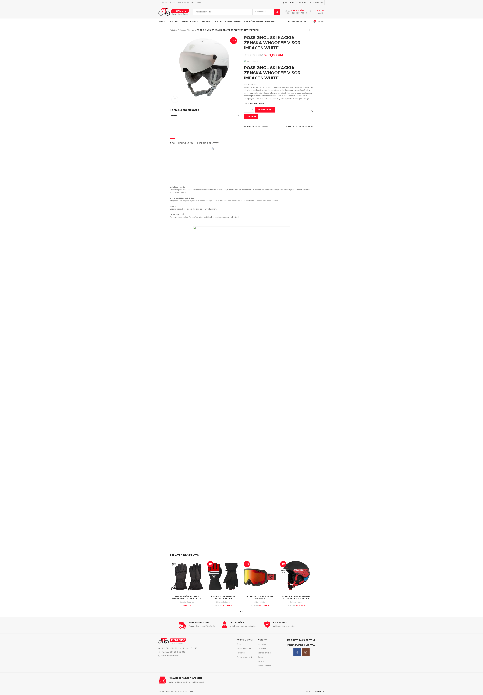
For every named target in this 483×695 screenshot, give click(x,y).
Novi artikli (241, 653)
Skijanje (182, 30)
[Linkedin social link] (302, 126)
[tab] (172, 142)
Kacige (191, 30)
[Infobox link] (296, 12)
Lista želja (262, 648)
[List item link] (196, 652)
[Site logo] (173, 12)
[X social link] (296, 126)
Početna (173, 30)
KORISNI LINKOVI (245, 640)
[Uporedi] (312, 111)
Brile (263, 602)
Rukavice (190, 602)
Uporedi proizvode (266, 653)
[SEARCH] (277, 12)
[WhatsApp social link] (305, 126)
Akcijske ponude (244, 648)
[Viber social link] (312, 126)
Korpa (260, 657)
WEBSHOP (262, 640)
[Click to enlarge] (175, 99)
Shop (239, 644)
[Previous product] (307, 30)
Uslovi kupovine (264, 666)
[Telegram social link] (309, 126)
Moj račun (262, 644)
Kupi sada (251, 116)
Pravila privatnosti (244, 657)
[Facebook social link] (283, 2)
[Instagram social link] (286, 2)
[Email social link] (299, 126)
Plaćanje (261, 661)
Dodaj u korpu (265, 110)
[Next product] (312, 30)
